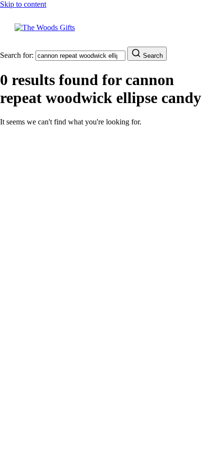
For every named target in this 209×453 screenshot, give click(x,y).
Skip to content (23, 4)
